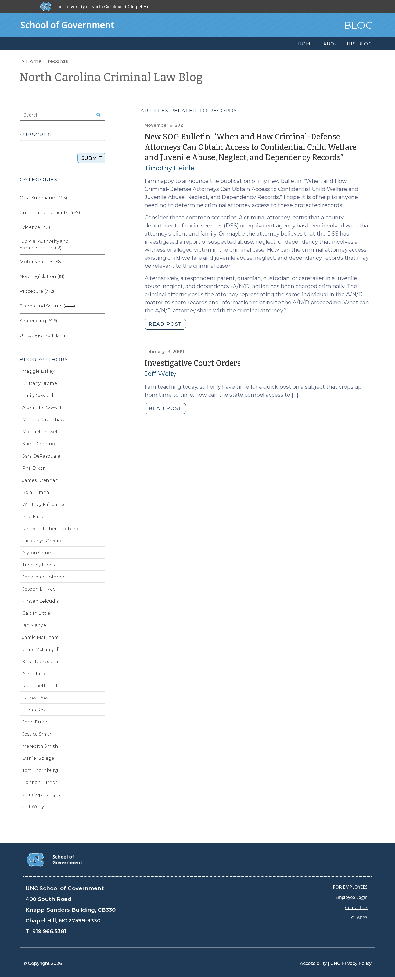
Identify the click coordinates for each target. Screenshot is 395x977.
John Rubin (35, 722)
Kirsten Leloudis (40, 601)
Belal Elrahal (36, 492)
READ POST (165, 324)
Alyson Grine (36, 552)
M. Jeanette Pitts (41, 685)
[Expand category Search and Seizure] (101, 306)
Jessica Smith (37, 734)
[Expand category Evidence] (101, 227)
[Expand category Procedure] (101, 291)
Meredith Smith (40, 746)
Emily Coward (37, 395)
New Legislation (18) (42, 276)
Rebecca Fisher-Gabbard (50, 528)
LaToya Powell (38, 697)
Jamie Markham (40, 637)
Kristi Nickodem (40, 661)
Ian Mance (34, 625)
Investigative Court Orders (193, 363)
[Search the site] (96, 115)
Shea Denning (38, 443)
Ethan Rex (33, 709)
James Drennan (40, 480)
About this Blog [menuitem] (347, 43)
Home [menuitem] (306, 43)
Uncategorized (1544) (43, 335)
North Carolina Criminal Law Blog (111, 77)
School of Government (67, 25)
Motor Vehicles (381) (42, 261)
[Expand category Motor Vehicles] (101, 262)
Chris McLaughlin (42, 649)
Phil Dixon (34, 468)
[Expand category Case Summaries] (101, 198)
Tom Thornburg (40, 770)
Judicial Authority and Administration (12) (44, 244)
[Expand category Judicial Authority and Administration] (101, 244)
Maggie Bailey (38, 371)
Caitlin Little (36, 613)
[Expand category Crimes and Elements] (101, 212)
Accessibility (313, 963)
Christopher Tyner (42, 794)
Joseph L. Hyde (39, 589)
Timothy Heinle (169, 168)
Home (34, 61)
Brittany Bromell (41, 383)
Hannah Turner (39, 782)
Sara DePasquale (41, 456)
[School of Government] (54, 859)
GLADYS (359, 918)
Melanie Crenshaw (43, 419)
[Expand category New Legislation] (101, 276)
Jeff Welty (160, 374)
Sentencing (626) (38, 320)
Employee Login (351, 897)
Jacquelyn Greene (42, 540)
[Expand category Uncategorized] (101, 335)
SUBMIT (91, 158)
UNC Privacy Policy (351, 963)
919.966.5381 (49, 931)
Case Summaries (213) (43, 197)
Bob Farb (32, 516)
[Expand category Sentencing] (101, 321)
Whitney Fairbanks (43, 504)
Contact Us (356, 907)
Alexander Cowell (41, 407)
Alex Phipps (35, 673)
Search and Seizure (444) (47, 306)
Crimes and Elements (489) (50, 212)
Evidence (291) (35, 227)
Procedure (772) (37, 291)
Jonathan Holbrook (44, 577)
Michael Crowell (40, 431)
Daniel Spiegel (39, 758)
